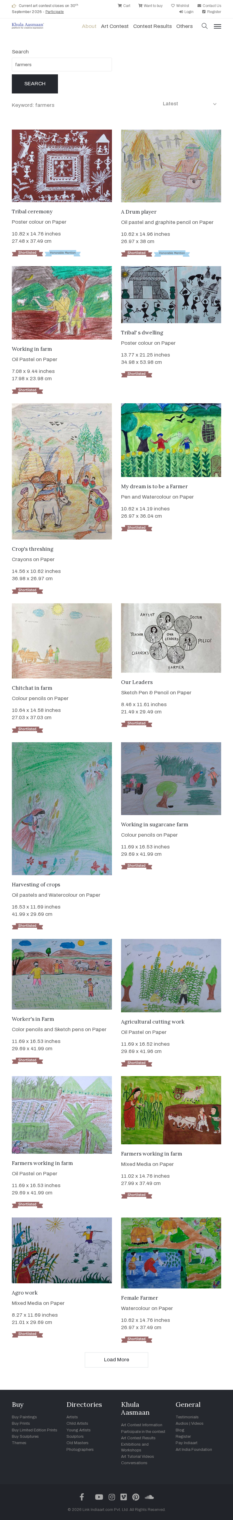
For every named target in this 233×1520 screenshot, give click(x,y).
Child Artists (77, 1423)
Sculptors (75, 1436)
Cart (126, 6)
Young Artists (78, 1430)
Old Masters (77, 1443)
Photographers (80, 1449)
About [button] (89, 26)
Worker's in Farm (33, 1019)
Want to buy (153, 6)
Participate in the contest (143, 1432)
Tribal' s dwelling (142, 332)
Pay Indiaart (187, 1443)
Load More (116, 1360)
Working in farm (32, 349)
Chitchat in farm (32, 688)
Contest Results (152, 26)
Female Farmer (139, 1298)
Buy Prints (21, 1423)
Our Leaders (137, 682)
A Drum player (139, 211)
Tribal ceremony (32, 211)
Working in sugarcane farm (154, 824)
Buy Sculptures (25, 1436)
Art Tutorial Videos (137, 1456)
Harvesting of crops (36, 884)
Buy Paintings (24, 1417)
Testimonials (187, 1417)
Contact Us (211, 6)
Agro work (25, 1292)
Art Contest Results (138, 1438)
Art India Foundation (194, 1449)
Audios (182, 1423)
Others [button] (184, 26)
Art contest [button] (115, 26)
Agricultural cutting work (152, 1021)
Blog (180, 1430)
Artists (72, 1417)
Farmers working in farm (42, 1163)
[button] (205, 27)
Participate (55, 12)
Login (189, 12)
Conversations (134, 1463)
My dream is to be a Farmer (154, 486)
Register (213, 12)
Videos (197, 1423)
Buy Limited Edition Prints (34, 1430)
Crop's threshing (32, 549)
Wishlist (182, 6)
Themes (19, 1443)
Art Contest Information (141, 1425)
